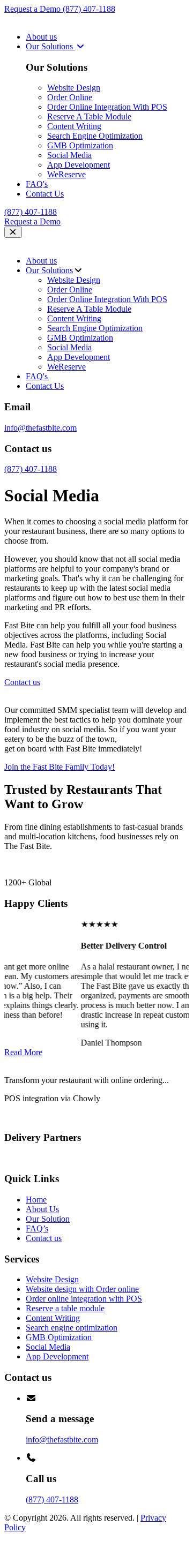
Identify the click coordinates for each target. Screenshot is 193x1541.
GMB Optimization (80, 145)
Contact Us (45, 193)
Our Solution (48, 1218)
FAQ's (37, 184)
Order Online (69, 97)
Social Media (69, 155)
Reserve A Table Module (89, 116)
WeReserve (66, 174)
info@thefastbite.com (40, 427)
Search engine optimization (71, 1327)
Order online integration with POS (84, 1298)
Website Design (73, 87)
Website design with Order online (82, 1289)
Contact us (44, 1238)
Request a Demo (33, 8)
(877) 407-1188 (89, 8)
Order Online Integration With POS (107, 106)
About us (41, 36)
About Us (42, 1209)
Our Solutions (50, 46)
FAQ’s (37, 1228)
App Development (78, 164)
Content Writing (74, 126)
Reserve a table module (65, 1308)
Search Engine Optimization (95, 135)
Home (36, 1199)
